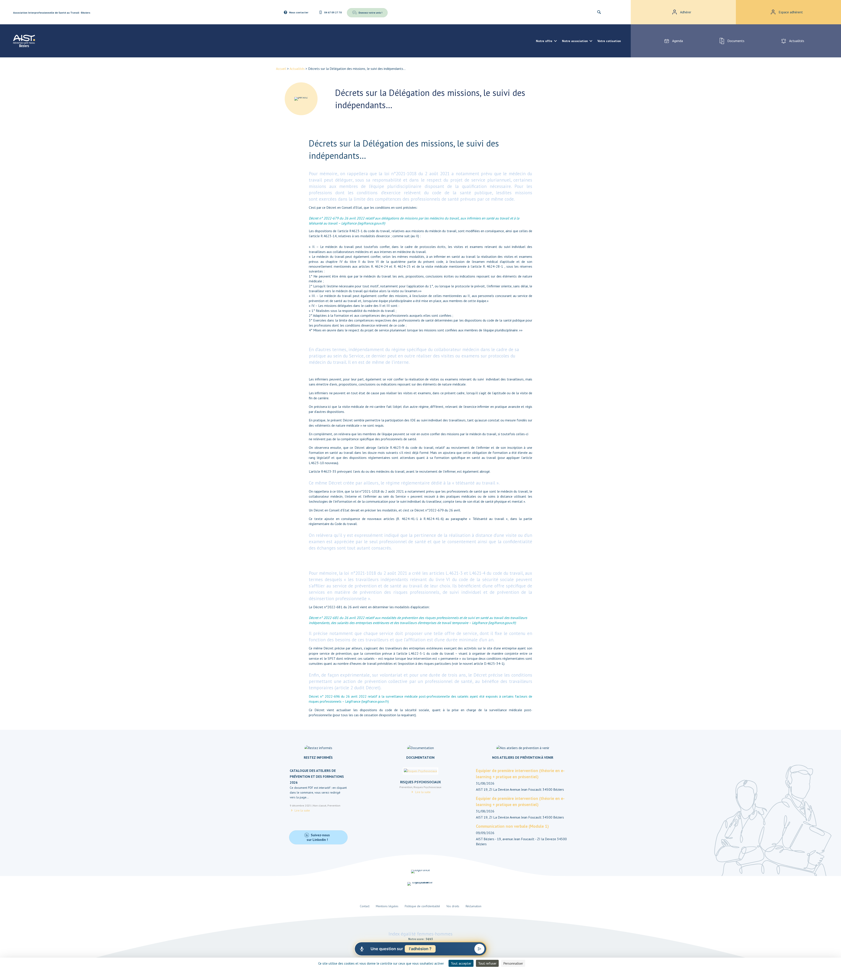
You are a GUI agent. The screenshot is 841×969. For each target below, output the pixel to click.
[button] (601, 12)
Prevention (333, 805)
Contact (364, 906)
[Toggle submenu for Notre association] (591, 40)
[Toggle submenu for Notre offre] (555, 40)
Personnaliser (513, 963)
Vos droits (452, 906)
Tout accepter (461, 963)
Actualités (297, 68)
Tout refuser (487, 963)
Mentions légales (387, 906)
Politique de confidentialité (422, 906)
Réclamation (473, 906)
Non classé (319, 805)
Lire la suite (302, 810)
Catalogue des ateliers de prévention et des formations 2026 (317, 776)
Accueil (281, 68)
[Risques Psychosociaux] (420, 773)
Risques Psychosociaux (420, 782)
